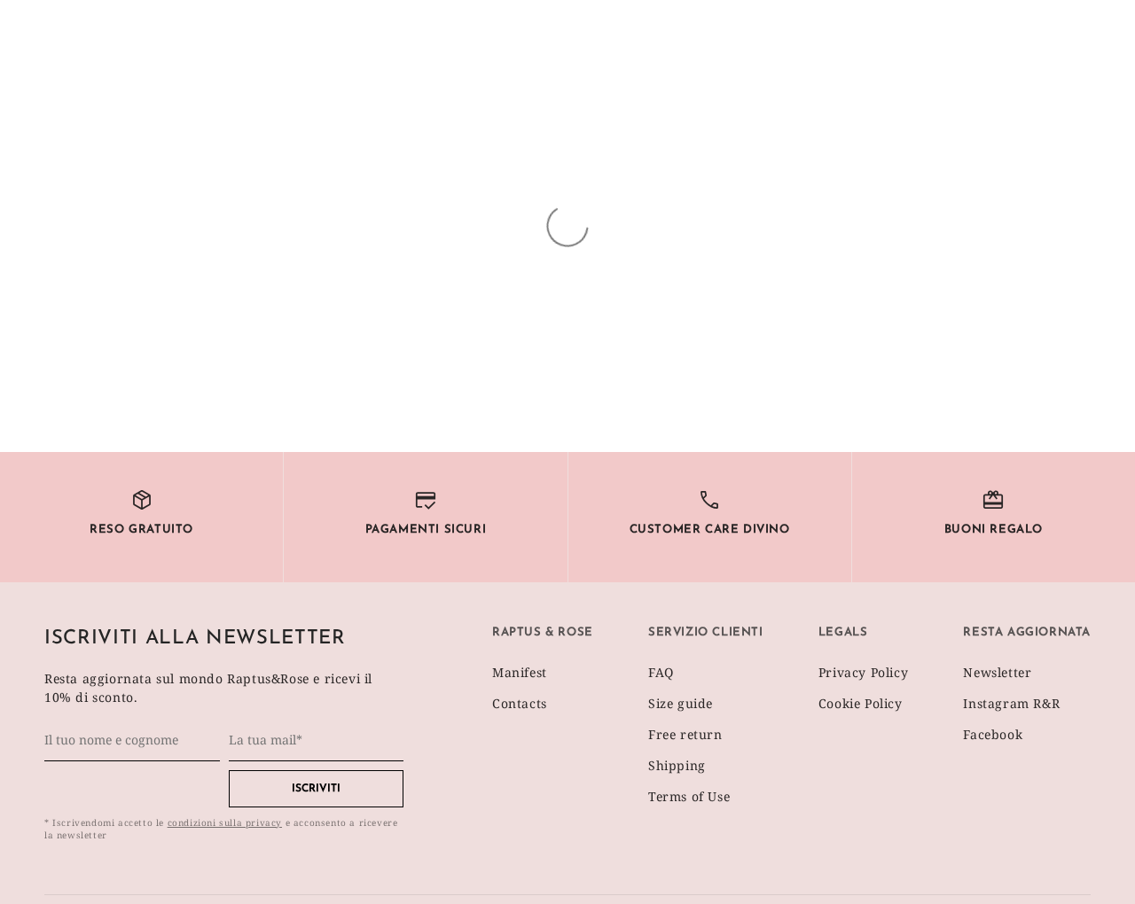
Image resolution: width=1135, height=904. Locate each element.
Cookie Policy (860, 703)
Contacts (519, 703)
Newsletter (997, 672)
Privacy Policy (863, 672)
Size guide (680, 703)
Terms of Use (689, 796)
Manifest (519, 672)
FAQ (661, 672)
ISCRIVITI (316, 788)
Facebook (992, 734)
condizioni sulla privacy (225, 822)
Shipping (677, 765)
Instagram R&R (1011, 703)
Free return (685, 734)
